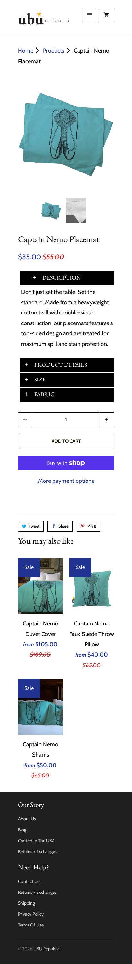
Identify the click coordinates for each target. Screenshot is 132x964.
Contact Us (28, 881)
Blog (22, 830)
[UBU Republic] (43, 19)
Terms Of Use (31, 925)
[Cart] (106, 15)
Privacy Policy (31, 914)
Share (63, 526)
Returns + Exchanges (37, 851)
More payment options (66, 480)
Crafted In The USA (36, 840)
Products (53, 50)
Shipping (26, 903)
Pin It (91, 526)
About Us (27, 819)
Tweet (34, 526)
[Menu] (89, 15)
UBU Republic (46, 948)
